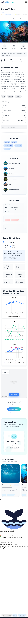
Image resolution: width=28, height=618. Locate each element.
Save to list (22, 615)
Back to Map (3, 5)
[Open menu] (26, 2)
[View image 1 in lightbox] (14, 31)
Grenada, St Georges (7, 487)
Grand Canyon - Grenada (9, 485)
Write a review (13, 409)
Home (9, 5)
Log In (15, 544)
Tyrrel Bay (25, 485)
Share (15, 615)
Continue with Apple (17, 537)
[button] (14, 524)
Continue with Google (5, 537)
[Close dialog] (1, 500)
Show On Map (14, 394)
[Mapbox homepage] (5, 396)
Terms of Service (21, 546)
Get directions (7, 615)
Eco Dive (13, 127)
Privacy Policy (3, 548)
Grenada (14, 5)
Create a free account (6, 542)
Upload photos (14, 412)
